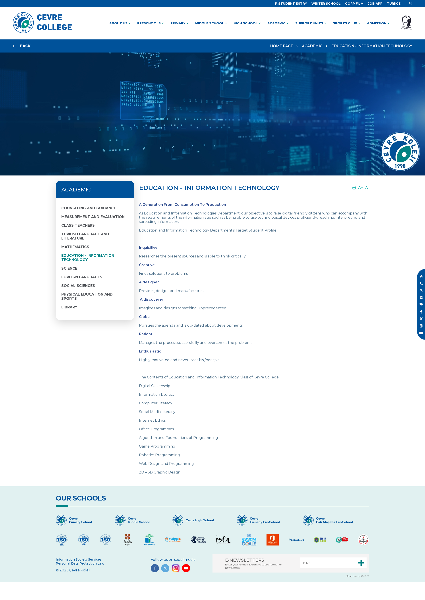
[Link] (410, 3)
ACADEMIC (278, 23)
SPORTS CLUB (347, 23)
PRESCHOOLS (151, 23)
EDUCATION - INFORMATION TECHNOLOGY (371, 46)
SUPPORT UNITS (311, 23)
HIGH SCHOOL (248, 23)
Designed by (357, 576)
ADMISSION (378, 23)
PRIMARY (179, 23)
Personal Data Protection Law (80, 563)
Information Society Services (79, 559)
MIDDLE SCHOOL (211, 23)
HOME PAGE (281, 46)
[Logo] (42, 33)
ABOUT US (120, 23)
